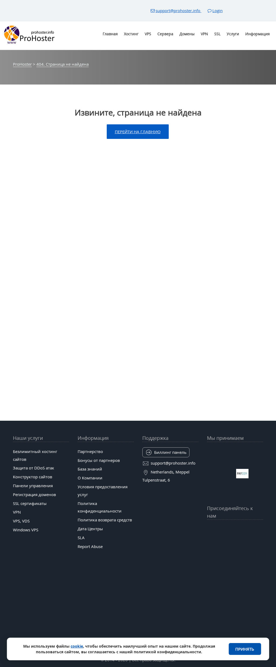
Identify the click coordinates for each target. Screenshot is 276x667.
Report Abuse (90, 546)
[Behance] (235, 542)
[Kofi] (252, 542)
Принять (244, 649)
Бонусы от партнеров (99, 460)
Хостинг (131, 33)
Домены (187, 33)
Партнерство (90, 451)
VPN (204, 33)
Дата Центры (90, 528)
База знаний (90, 469)
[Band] (252, 528)
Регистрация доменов (34, 494)
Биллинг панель (170, 452)
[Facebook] (218, 528)
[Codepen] (260, 542)
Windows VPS (25, 529)
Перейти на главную (138, 131)
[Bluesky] (243, 528)
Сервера (165, 33)
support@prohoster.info (178, 10)
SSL (217, 33)
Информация (257, 33)
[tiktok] (235, 528)
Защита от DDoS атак (33, 468)
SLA (81, 537)
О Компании (90, 477)
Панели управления (33, 485)
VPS (148, 33)
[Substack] (243, 542)
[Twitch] (226, 542)
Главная (110, 33)
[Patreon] (260, 528)
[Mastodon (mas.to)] (210, 542)
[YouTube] (210, 528)
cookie (77, 646)
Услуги (233, 33)
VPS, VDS (21, 521)
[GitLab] (218, 542)
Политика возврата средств (105, 519)
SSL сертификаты (30, 503)
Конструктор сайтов (32, 476)
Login (217, 10)
